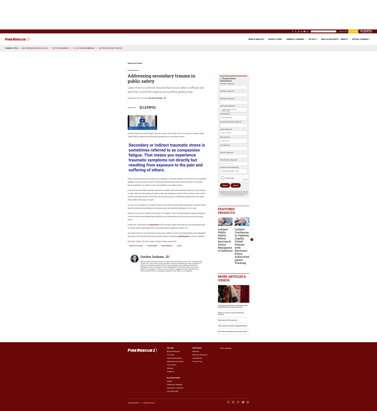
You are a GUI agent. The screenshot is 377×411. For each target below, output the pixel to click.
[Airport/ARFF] (233, 111)
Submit (225, 185)
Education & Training (136, 246)
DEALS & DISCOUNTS (330, 39)
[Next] (251, 239)
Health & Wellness (133, 70)
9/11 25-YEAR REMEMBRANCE (84, 48)
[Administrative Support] (233, 109)
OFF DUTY (312, 39)
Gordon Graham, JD (157, 98)
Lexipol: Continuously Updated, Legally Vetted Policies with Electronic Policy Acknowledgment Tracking (242, 246)
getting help (184, 236)
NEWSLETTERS (343, 31)
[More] (265, 39)
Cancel (235, 185)
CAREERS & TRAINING (295, 39)
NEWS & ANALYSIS (256, 39)
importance (154, 225)
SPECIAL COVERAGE (360, 39)
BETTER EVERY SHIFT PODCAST (110, 48)
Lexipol (179, 246)
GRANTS (344, 39)
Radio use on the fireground (227, 320)
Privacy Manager (225, 348)
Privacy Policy (230, 195)
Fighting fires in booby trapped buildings (232, 326)
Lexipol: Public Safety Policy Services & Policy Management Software (225, 240)
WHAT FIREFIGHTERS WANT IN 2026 (34, 48)
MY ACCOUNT (353, 31)
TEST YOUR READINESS (60, 48)
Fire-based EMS (152, 246)
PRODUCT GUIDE (275, 39)
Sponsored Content (135, 63)
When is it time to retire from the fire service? (231, 313)
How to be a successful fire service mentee (232, 331)
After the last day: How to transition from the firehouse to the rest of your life (232, 306)
